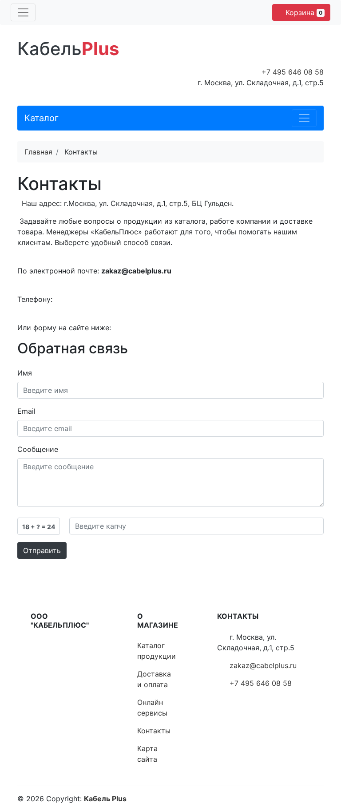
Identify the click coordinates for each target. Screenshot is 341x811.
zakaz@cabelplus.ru (263, 665)
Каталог (41, 118)
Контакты (153, 730)
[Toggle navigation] (23, 12)
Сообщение (37, 449)
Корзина (302, 12)
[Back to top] (321, 769)
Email (26, 411)
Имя (24, 372)
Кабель (68, 48)
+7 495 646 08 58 (293, 71)
